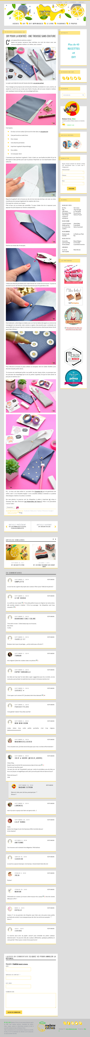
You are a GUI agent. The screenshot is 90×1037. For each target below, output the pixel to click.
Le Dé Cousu (20, 598)
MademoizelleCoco (23, 742)
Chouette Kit (38, 491)
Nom (8, 966)
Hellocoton (33, 511)
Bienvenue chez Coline (25, 618)
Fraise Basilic (77, 225)
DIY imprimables (36, 24)
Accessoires (18, 32)
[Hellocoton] (71, 79)
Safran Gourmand (78, 227)
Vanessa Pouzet (78, 214)
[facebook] (68, 79)
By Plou (64, 208)
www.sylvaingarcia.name (71, 1029)
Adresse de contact (13, 974)
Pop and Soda (77, 213)
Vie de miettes (66, 244)
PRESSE (60, 2)
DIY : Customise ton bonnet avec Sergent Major (44, 565)
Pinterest (45, 511)
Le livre (50, 24)
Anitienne (19, 842)
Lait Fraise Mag (66, 242)
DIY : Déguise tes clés (44, 525)
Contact (81, 2)
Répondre (51, 579)
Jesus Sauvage (77, 209)
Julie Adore (65, 211)
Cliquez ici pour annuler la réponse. (31, 957)
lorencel (19, 805)
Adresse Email (72, 170)
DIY (24, 24)
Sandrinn (15, 964)
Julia (17, 875)
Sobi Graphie (65, 251)
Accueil (16, 24)
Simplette (19, 582)
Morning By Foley (66, 213)
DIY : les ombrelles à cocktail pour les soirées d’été (17, 526)
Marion (18, 891)
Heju (63, 209)
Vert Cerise (76, 208)
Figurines (61, 24)
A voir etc (64, 249)
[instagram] (64, 79)
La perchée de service (79, 244)
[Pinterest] (79, 79)
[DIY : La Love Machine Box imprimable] (77, 148)
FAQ (66, 2)
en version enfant (38, 83)
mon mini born (21, 723)
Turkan (18, 655)
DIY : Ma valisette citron (17, 565)
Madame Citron (26, 787)
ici (30, 146)
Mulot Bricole (77, 249)
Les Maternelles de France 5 (33, 501)
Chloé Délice (77, 223)
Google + (51, 511)
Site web (9, 983)
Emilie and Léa (65, 225)
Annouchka (65, 241)
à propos (73, 2)
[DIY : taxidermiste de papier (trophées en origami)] (67, 148)
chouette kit (44, 131)
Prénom (72, 175)
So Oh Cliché (77, 242)
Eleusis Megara (77, 241)
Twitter (39, 511)
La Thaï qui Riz (77, 211)
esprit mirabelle (23, 672)
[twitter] (75, 79)
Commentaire (10, 991)
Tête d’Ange (65, 214)
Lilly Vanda (20, 822)
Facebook (26, 511)
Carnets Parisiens (66, 223)
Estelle (18, 910)
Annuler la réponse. (23, 964)
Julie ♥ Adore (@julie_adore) (28, 758)
